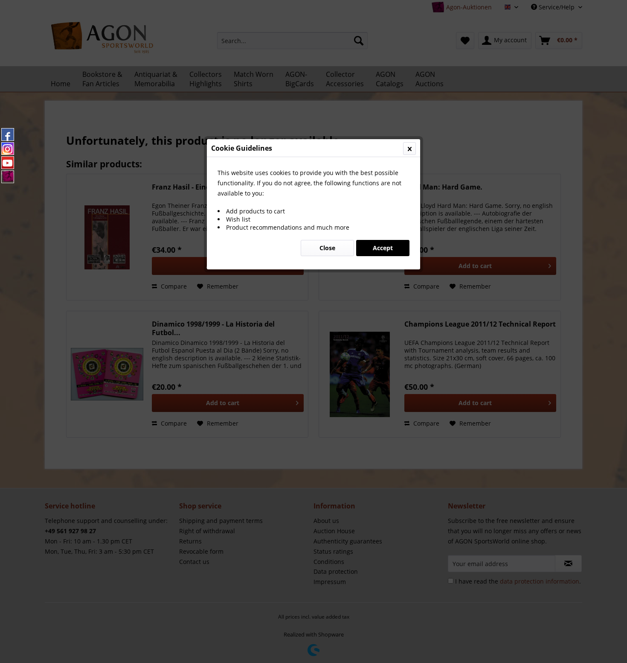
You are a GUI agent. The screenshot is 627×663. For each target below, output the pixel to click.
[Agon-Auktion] (7, 176)
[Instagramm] (7, 148)
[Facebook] (7, 134)
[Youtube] (7, 162)
